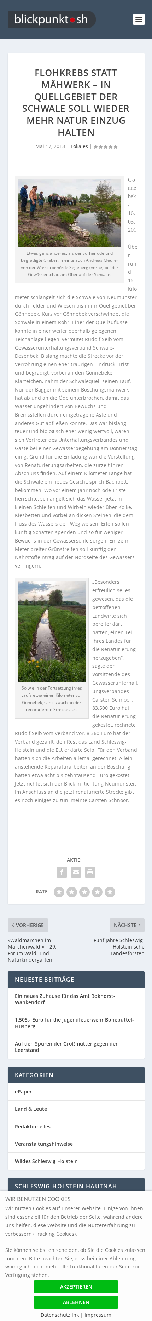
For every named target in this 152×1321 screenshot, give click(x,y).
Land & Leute (31, 1108)
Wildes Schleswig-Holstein (46, 1161)
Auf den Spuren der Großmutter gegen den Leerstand (67, 1046)
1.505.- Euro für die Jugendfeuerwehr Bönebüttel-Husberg (74, 1022)
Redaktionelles (33, 1126)
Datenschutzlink (60, 1314)
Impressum (97, 1314)
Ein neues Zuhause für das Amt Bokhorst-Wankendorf (65, 999)
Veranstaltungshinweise (44, 1143)
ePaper (23, 1091)
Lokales (79, 146)
